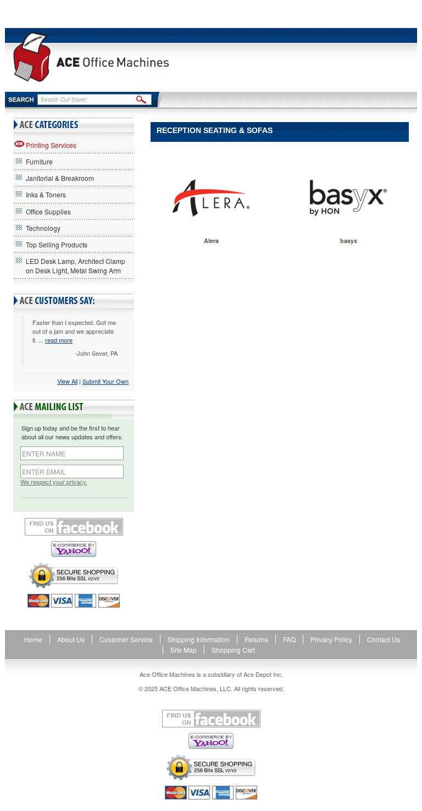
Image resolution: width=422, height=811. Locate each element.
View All (67, 381)
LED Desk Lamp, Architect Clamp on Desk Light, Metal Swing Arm (75, 265)
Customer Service (126, 639)
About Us (71, 639)
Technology (43, 228)
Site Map (183, 649)
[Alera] (211, 197)
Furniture (39, 161)
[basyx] (348, 197)
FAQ (289, 639)
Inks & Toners (46, 194)
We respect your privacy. (53, 482)
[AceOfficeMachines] (91, 57)
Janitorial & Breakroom (60, 178)
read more (59, 339)
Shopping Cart (233, 649)
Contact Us (383, 639)
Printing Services (51, 145)
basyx (348, 240)
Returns (256, 639)
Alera (211, 240)
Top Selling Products (56, 244)
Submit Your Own (105, 381)
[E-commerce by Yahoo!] (73, 549)
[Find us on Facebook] (73, 527)
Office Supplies (48, 211)
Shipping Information (199, 639)
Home (33, 639)
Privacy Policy (331, 639)
